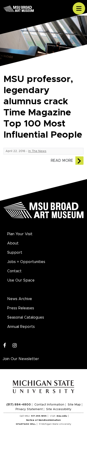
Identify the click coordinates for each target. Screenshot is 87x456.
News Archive (19, 299)
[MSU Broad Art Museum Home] (43, 213)
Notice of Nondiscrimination (43, 420)
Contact (14, 271)
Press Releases (20, 308)
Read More (62, 160)
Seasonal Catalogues (25, 317)
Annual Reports (21, 327)
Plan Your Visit (19, 234)
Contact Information (49, 404)
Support (14, 252)
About (13, 243)
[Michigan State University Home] (43, 386)
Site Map (74, 404)
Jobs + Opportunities (26, 262)
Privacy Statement (29, 409)
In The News (37, 151)
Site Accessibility (58, 409)
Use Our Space (21, 280)
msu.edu (62, 416)
